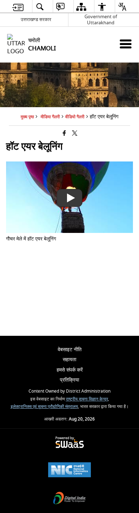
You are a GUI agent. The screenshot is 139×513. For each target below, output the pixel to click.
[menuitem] (18, 6)
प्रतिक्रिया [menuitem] (69, 380)
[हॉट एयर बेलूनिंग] (69, 231)
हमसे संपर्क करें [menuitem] (70, 370)
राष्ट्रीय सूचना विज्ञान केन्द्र (87, 399)
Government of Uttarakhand (100, 19)
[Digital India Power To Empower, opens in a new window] (69, 499)
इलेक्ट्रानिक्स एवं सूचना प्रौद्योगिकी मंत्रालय (44, 407)
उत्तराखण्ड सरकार (36, 19)
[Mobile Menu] (125, 44)
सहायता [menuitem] (69, 359)
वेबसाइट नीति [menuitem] (70, 349)
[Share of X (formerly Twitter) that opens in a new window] (74, 134)
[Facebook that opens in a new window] (64, 134)
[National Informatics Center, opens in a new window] (69, 470)
